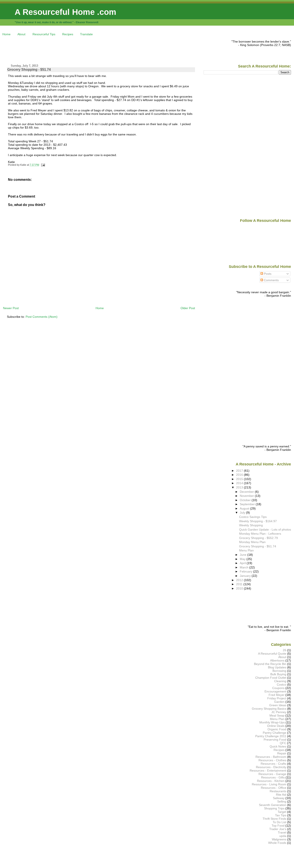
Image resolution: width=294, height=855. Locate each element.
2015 (240, 479)
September (248, 504)
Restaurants (278, 791)
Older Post (188, 308)
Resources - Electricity (271, 767)
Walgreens (279, 839)
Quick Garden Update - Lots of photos (265, 529)
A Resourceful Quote (272, 653)
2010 (240, 588)
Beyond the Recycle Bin (270, 664)
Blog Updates (277, 667)
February (246, 571)
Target (282, 812)
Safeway (279, 798)
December (247, 491)
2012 (240, 580)
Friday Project (276, 698)
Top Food (278, 825)
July (243, 512)
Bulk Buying (278, 674)
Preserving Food (275, 739)
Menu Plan (246, 550)
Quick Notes (278, 746)
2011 (239, 584)
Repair (281, 753)
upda (282, 836)
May (243, 559)
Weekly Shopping (251, 525)
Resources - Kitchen (271, 781)
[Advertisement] (81, 49)
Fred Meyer (277, 695)
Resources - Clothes (272, 760)
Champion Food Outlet (270, 677)
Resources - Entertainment (268, 770)
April (243, 563)
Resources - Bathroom (270, 756)
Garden (279, 701)
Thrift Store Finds (274, 818)
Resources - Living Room (269, 784)
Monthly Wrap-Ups (272, 722)
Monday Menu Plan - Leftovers (260, 533)
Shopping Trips (274, 808)
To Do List (279, 822)
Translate (86, 34)
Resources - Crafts (273, 763)
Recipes (67, 34)
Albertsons (277, 660)
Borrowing (279, 670)
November (247, 495)
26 (284, 650)
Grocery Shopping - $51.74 (29, 69)
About (21, 34)
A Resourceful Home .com (65, 12)
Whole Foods (277, 842)
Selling (281, 801)
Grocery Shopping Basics (269, 708)
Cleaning (280, 681)
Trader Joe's (277, 829)
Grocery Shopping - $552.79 (258, 538)
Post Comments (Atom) (41, 316)
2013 (240, 487)
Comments (271, 280)
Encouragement (275, 691)
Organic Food (277, 729)
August (245, 508)
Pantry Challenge (274, 732)
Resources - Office (273, 787)
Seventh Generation (272, 805)
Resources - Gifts (273, 777)
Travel (282, 832)
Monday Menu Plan (252, 542)
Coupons (278, 688)
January (246, 575)
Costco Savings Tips (253, 517)
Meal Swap (277, 715)
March (244, 567)
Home (6, 34)
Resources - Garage (272, 774)
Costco (281, 684)
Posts (267, 273)
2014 (240, 483)
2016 (240, 474)
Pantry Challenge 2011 (270, 736)
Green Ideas (277, 705)
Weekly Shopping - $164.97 (258, 521)
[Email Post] (42, 165)
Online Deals (276, 726)
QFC (283, 743)
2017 (240, 470)
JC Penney (278, 712)
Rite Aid (281, 794)
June (243, 554)
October (246, 500)
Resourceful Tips (43, 34)
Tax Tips (280, 815)
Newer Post (11, 308)
